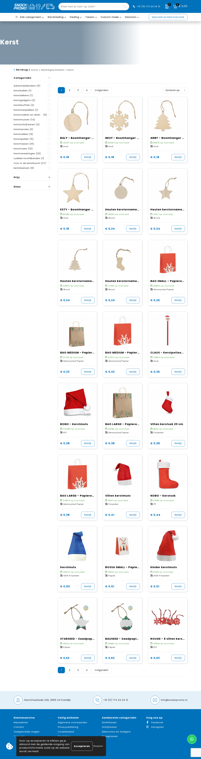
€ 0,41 (109, 515)
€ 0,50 (65, 586)
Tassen (89, 17)
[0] (166, 6)
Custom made (110, 17)
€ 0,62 (65, 658)
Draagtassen (110, 736)
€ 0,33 (65, 371)
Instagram (157, 727)
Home (34, 69)
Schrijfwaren (109, 727)
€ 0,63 (155, 658)
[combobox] (90, 7)
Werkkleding (56, 17)
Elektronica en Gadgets (116, 731)
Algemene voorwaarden (72, 722)
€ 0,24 (110, 228)
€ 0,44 (155, 515)
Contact (19, 727)
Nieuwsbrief (21, 722)
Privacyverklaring (68, 727)
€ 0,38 (65, 443)
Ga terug (22, 69)
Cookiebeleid (66, 731)
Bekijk (88, 157)
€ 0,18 (64, 157)
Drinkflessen (109, 722)
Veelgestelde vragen (27, 731)
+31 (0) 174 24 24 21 (148, 6)
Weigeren (98, 746)
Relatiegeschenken (52, 69)
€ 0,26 (155, 300)
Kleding (74, 17)
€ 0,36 (155, 371)
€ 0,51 (109, 586)
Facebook (157, 722)
